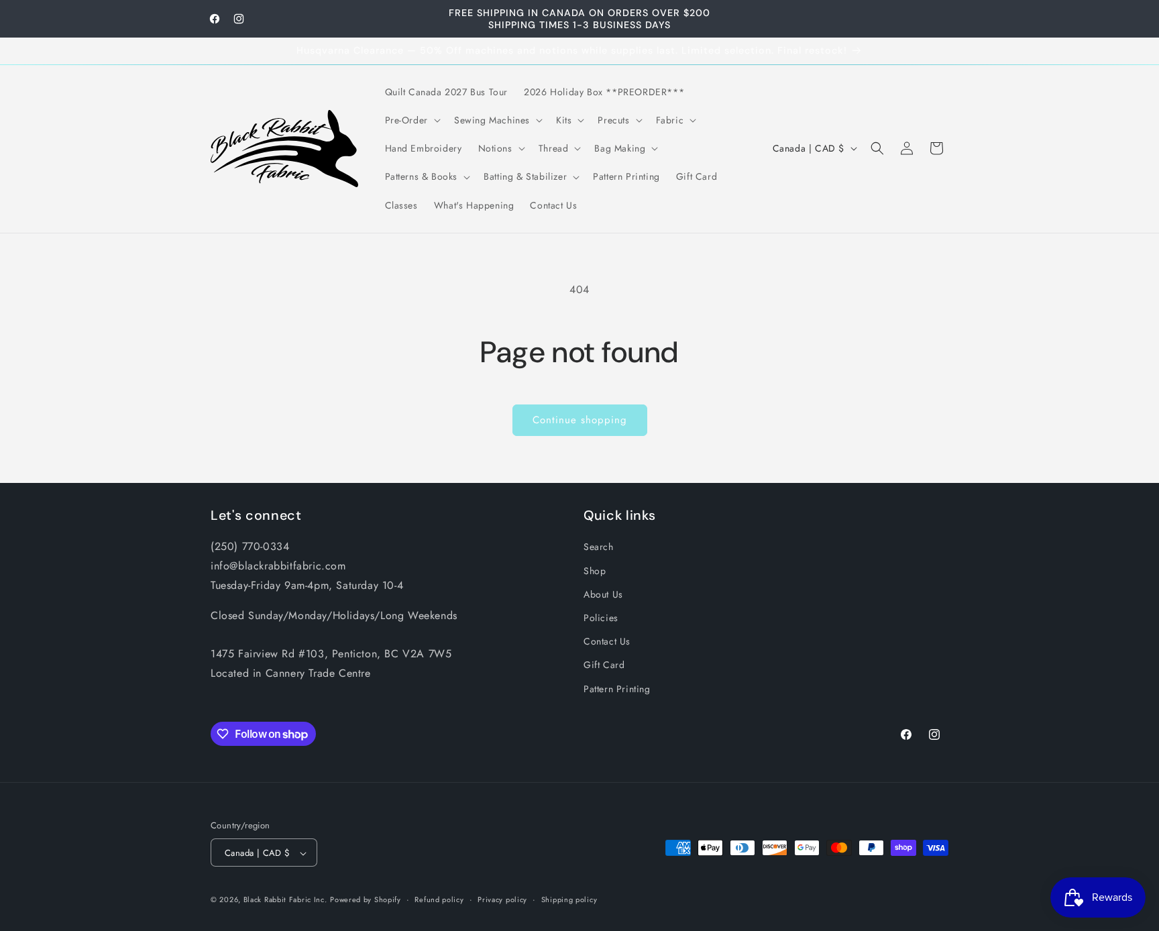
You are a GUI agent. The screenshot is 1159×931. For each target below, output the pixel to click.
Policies (601, 617)
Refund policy (439, 899)
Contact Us (607, 641)
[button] (411, 120)
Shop (595, 570)
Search (599, 546)
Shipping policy (569, 899)
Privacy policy (502, 899)
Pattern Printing (617, 688)
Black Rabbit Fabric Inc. (285, 900)
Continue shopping (580, 420)
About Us (603, 593)
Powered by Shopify (365, 900)
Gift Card (604, 664)
